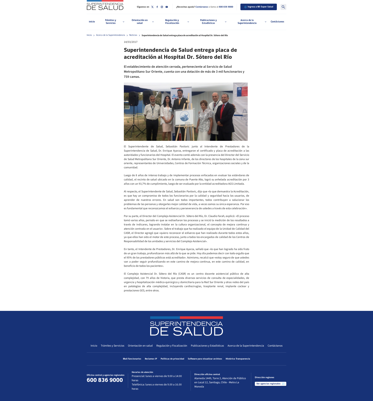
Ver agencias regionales (268, 384)
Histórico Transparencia (238, 359)
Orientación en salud (140, 346)
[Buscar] (283, 7)
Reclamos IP (151, 359)
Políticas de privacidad (172, 359)
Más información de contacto (104, 385)
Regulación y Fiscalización (171, 346)
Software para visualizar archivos (205, 359)
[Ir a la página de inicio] (108, 5)
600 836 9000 (226, 7)
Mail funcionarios (132, 359)
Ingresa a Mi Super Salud (260, 7)
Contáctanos (277, 22)
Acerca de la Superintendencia (110, 35)
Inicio (92, 22)
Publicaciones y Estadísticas (207, 346)
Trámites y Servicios (112, 346)
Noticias (133, 35)
